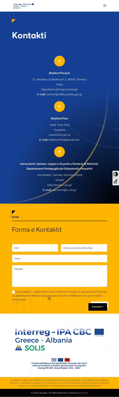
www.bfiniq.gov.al (59, 134)
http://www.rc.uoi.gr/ (59, 185)
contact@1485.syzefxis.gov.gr (64, 94)
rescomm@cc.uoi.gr (64, 190)
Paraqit (98, 306)
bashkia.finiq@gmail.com (64, 139)
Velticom (84, 392)
